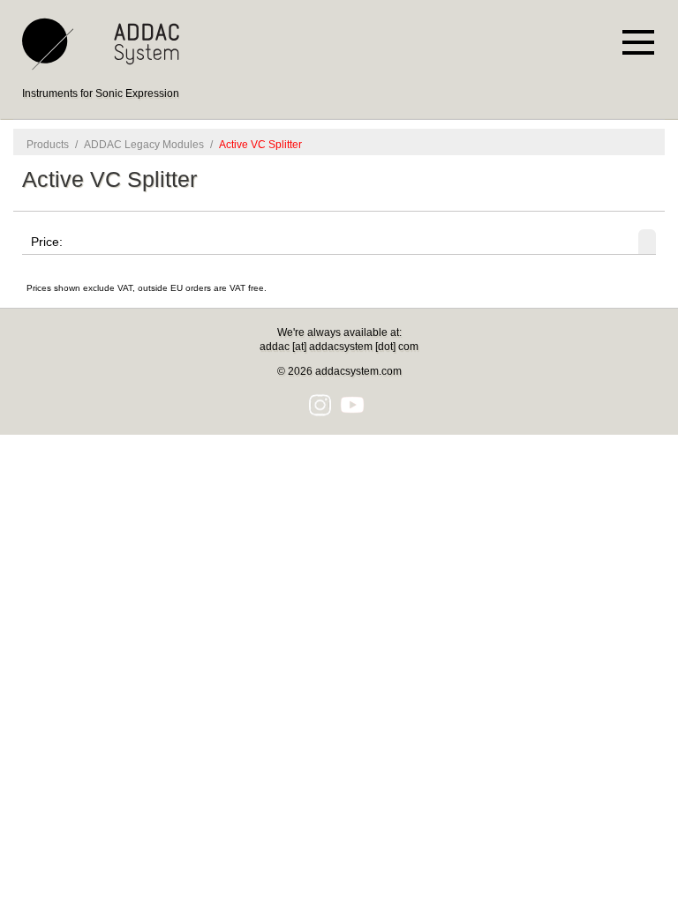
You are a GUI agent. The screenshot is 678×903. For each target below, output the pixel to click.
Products (47, 144)
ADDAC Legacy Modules (144, 144)
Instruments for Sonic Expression (100, 93)
